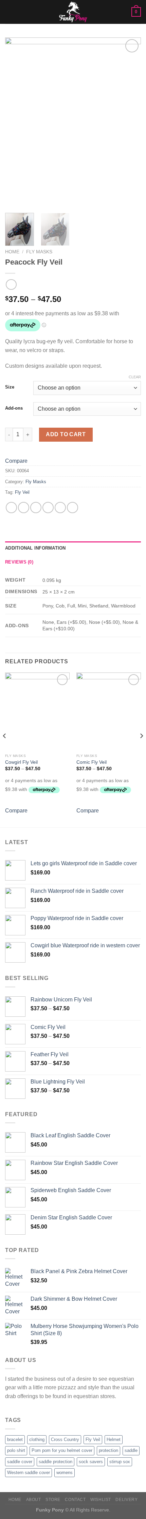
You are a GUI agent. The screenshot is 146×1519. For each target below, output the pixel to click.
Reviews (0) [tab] (19, 562)
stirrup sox (119, 1461)
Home (12, 251)
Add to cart (66, 434)
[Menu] (9, 11)
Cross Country (65, 1439)
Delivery (126, 1499)
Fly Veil (22, 492)
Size (9, 387)
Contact (75, 1499)
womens (64, 1472)
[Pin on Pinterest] (60, 507)
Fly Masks (39, 251)
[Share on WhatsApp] (11, 507)
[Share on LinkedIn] (72, 507)
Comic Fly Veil (91, 762)
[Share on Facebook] (23, 507)
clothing (36, 1439)
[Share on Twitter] (35, 507)
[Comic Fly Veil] (108, 711)
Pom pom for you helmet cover (62, 1450)
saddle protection (55, 1461)
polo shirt (16, 1450)
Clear (135, 377)
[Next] (130, 123)
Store (52, 1499)
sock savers (91, 1461)
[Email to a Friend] (48, 507)
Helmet (114, 1439)
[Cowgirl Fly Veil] (37, 711)
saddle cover (19, 1461)
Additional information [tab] (35, 548)
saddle (131, 1450)
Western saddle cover (28, 1472)
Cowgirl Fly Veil (21, 762)
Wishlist (100, 1499)
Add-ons (14, 408)
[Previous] (16, 123)
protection (108, 1450)
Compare (16, 461)
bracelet (15, 1439)
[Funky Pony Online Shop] (73, 12)
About (33, 1499)
